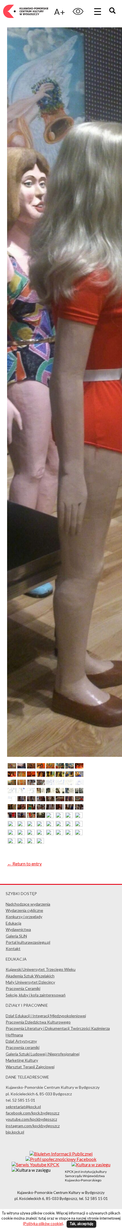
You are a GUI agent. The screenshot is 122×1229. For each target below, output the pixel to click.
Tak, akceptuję (81, 1223)
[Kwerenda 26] (31, 791)
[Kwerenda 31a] (79, 791)
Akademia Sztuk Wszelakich (30, 975)
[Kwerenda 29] (60, 791)
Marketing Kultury (22, 1060)
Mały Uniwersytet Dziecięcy (30, 982)
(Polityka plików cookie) (43, 1223)
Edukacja (13, 923)
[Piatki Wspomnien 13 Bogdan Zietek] (12, 766)
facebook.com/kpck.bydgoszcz (32, 1112)
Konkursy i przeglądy (24, 916)
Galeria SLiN (16, 936)
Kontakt (13, 948)
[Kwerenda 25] (21, 791)
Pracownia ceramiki (22, 1047)
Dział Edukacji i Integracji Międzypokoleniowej (46, 1015)
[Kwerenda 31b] (12, 799)
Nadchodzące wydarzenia (28, 904)
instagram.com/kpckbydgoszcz (33, 1125)
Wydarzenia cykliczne (24, 910)
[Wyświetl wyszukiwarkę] (113, 11)
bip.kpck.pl (15, 1132)
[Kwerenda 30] (69, 791)
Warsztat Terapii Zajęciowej (30, 1066)
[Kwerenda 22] (69, 783)
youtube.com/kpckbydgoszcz (31, 1119)
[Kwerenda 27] (41, 791)
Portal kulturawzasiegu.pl (28, 942)
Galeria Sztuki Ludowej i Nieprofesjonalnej (42, 1053)
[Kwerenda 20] (50, 783)
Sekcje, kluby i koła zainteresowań (36, 994)
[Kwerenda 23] (79, 783)
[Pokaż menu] (97, 11)
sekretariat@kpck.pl (23, 1106)
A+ (59, 11)
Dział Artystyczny (21, 1041)
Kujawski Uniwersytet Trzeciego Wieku (40, 969)
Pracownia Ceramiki (23, 988)
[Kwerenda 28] (50, 791)
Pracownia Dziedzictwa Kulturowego (38, 1022)
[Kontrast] (78, 11)
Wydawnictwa (18, 929)
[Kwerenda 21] (60, 783)
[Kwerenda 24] (12, 791)
